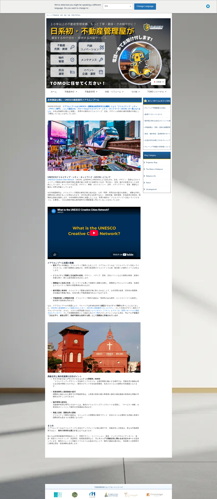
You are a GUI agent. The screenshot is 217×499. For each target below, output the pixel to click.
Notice (148, 183)
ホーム (54, 92)
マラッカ (116, 310)
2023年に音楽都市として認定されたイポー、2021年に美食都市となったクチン (82, 308)
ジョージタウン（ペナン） (100, 310)
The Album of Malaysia (154, 169)
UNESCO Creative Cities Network (61, 180)
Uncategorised (151, 189)
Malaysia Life (151, 176)
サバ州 (96, 313)
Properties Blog (151, 162)
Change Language (145, 6)
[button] (91, 169)
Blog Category (150, 155)
